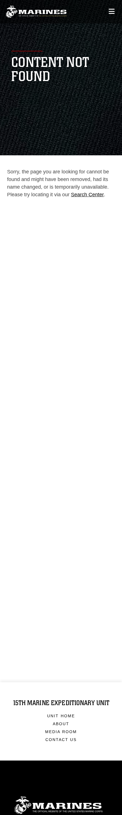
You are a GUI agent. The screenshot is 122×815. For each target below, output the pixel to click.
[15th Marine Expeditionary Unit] (36, 12)
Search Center (87, 194)
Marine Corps (61, 805)
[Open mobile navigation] (111, 11)
